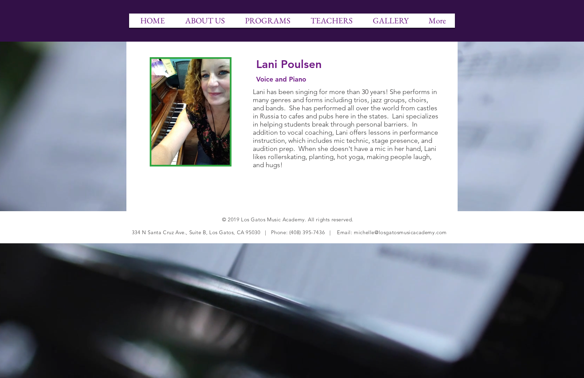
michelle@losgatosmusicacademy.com (400, 232)
